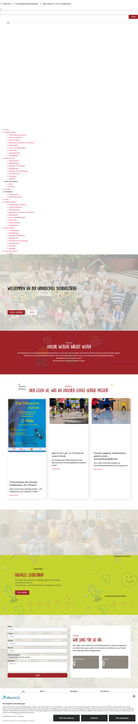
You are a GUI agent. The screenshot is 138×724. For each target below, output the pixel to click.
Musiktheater (13, 168)
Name (10, 626)
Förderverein (13, 194)
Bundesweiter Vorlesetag (18, 171)
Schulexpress (14, 161)
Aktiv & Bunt (9, 158)
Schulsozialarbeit (15, 137)
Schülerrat (12, 150)
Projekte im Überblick (17, 166)
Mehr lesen (14, 495)
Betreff (10, 648)
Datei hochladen (14, 655)
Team (11, 184)
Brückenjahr (13, 145)
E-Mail (10, 633)
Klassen (12, 187)
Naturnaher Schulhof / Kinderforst (21, 143)
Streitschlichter (14, 153)
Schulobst (12, 176)
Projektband (13, 156)
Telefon (10, 641)
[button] (69, 9)
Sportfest (12, 179)
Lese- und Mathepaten (17, 148)
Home (6, 130)
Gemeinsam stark (15, 197)
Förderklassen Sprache (18, 135)
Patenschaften (14, 140)
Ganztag (7, 189)
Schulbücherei (14, 174)
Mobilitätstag (13, 163)
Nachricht (11, 661)
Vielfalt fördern (9, 132)
